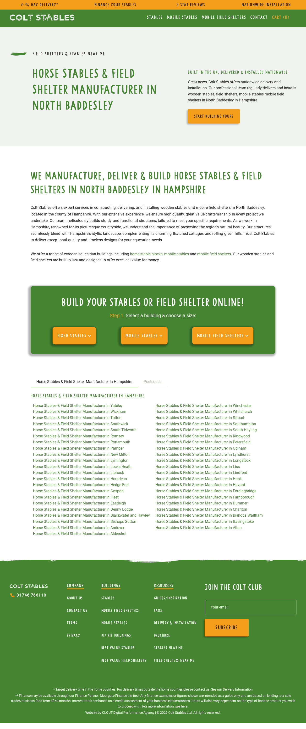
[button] (74, 335)
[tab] (84, 382)
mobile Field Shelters (224, 17)
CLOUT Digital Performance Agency (128, 712)
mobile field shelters (214, 254)
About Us (75, 598)
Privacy (73, 635)
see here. (181, 706)
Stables (155, 17)
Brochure (162, 635)
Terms (72, 623)
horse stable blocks (146, 254)
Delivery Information (238, 689)
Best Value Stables (118, 647)
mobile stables (176, 254)
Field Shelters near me (174, 660)
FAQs (158, 610)
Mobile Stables (182, 17)
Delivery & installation (175, 623)
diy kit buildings (116, 635)
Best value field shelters (124, 660)
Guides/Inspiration (171, 598)
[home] (42, 17)
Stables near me (168, 647)
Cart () (281, 17)
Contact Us (77, 610)
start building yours (214, 116)
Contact (259, 17)
